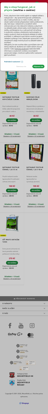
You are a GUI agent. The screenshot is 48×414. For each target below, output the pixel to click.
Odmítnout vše (21, 66)
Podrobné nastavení (12, 62)
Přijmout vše (38, 66)
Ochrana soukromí (22, 49)
